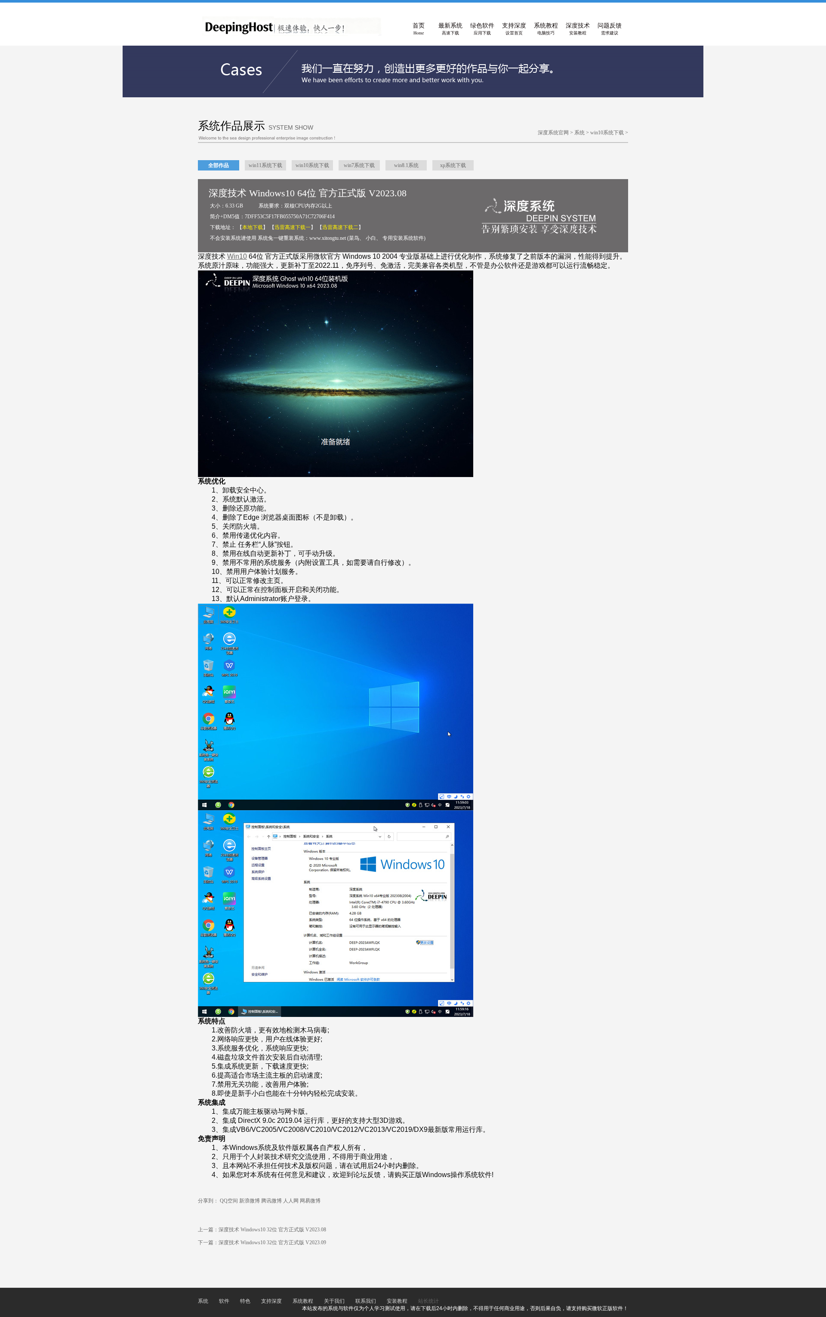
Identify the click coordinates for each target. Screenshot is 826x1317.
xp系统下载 (453, 165)
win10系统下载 (607, 133)
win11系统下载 (265, 165)
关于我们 (334, 1301)
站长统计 (428, 1301)
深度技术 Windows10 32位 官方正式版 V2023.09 (272, 1243)
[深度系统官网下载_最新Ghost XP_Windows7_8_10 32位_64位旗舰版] (292, 34)
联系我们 (365, 1301)
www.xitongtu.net (327, 238)
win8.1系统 (406, 165)
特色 (245, 1301)
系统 (579, 133)
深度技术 (578, 29)
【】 (252, 227)
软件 (224, 1301)
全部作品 (218, 165)
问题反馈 (610, 29)
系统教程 (546, 29)
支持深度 (514, 29)
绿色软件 (482, 29)
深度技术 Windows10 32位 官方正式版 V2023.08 (272, 1230)
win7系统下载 (359, 165)
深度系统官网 (553, 133)
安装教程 (397, 1301)
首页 (419, 29)
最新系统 (450, 29)
